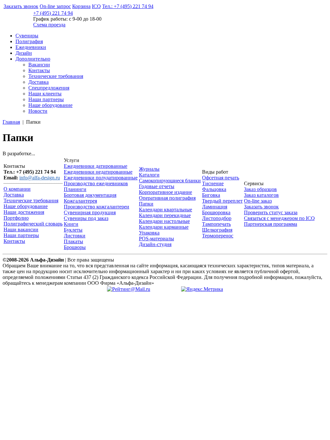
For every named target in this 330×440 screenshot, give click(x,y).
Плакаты (73, 241)
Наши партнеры (46, 99)
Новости (37, 111)
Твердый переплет (222, 201)
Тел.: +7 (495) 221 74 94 (127, 6)
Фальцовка (214, 189)
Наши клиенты (45, 93)
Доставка (38, 82)
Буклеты (73, 230)
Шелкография (217, 230)
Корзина (81, 6)
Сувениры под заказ (86, 218)
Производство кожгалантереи (96, 206)
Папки (146, 203)
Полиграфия (29, 41)
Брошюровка (216, 212)
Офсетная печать (220, 177)
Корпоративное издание (165, 192)
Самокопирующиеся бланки (170, 180)
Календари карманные (164, 227)
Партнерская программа (270, 224)
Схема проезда (49, 24)
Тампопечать (216, 224)
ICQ (96, 6)
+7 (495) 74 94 (53, 13)
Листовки (74, 235)
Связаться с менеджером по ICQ (279, 218)
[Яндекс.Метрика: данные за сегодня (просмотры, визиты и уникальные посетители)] (202, 289)
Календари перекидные (165, 215)
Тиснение (213, 183)
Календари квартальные (165, 209)
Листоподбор (216, 218)
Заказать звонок (21, 6)
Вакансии (39, 64)
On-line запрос (55, 6)
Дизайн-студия (155, 244)
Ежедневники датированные (95, 166)
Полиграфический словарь (33, 223)
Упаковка (149, 232)
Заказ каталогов (261, 195)
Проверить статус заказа (270, 212)
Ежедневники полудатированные (101, 177)
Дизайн (23, 53)
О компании (17, 189)
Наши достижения (24, 212)
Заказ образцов (260, 189)
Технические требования (55, 76)
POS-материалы (156, 238)
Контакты (39, 70)
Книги (71, 224)
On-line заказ (258, 201)
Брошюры (75, 247)
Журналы (149, 169)
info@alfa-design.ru (39, 177)
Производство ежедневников (96, 183)
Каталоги (149, 174)
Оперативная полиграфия (167, 198)
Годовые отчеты (156, 186)
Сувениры (26, 35)
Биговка (211, 195)
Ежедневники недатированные (98, 172)
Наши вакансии (21, 229)
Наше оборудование (50, 105)
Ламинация (214, 206)
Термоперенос (217, 235)
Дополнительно (32, 59)
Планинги (75, 189)
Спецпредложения (48, 88)
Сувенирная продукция (90, 212)
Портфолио (16, 218)
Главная (11, 122)
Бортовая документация (90, 195)
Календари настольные (164, 221)
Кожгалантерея (80, 201)
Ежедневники (30, 47)
